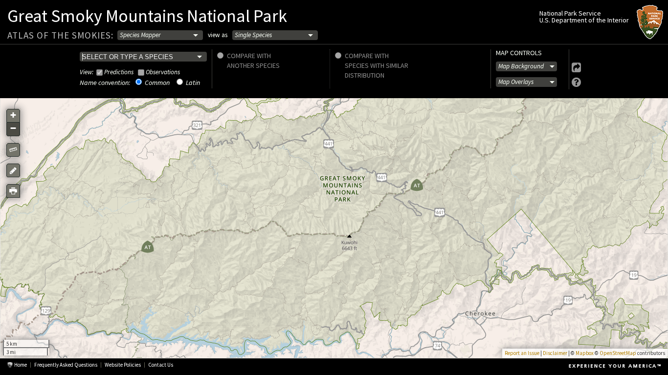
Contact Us (160, 365)
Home (20, 365)
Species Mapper (140, 35)
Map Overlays (516, 82)
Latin (193, 82)
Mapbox (585, 353)
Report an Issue (522, 353)
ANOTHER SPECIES (253, 65)
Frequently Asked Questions (65, 365)
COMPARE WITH (249, 54)
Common (157, 82)
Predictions (119, 72)
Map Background (521, 66)
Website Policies (123, 365)
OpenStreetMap (618, 353)
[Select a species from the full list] (143, 57)
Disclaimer (555, 353)
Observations (163, 72)
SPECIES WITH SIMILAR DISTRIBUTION (376, 70)
